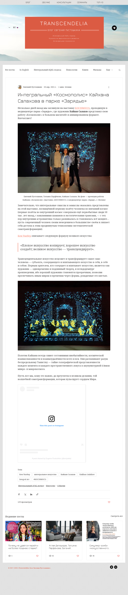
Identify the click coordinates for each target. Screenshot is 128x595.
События (61, 486)
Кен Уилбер (24, 474)
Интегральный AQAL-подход (47, 70)
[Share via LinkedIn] (31, 494)
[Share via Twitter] (25, 494)
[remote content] (64, 423)
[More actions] (108, 87)
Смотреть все (117, 516)
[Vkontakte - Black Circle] (115, 567)
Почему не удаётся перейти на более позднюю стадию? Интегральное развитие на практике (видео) (23, 546)
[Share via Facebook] (19, 494)
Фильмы (97, 70)
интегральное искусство (45, 474)
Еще (108, 70)
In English (24, 70)
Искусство (50, 486)
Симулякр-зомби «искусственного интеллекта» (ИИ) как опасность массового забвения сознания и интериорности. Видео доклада (102, 546)
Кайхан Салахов (68, 474)
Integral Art (24, 479)
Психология (71, 70)
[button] (119, 70)
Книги (85, 70)
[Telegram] (114, 27)
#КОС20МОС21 (40, 479)
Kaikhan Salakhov (87, 474)
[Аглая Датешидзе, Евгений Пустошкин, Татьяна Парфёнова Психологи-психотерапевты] (64, 531)
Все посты (10, 70)
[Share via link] (37, 494)
